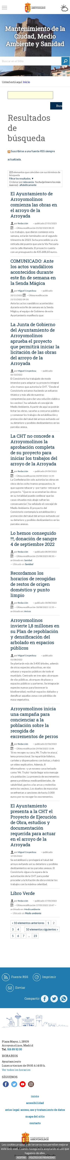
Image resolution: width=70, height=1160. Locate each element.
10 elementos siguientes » (42, 929)
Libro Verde (22, 893)
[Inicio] (35, 7)
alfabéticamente (27, 184)
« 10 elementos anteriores (28, 923)
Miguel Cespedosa (27, 290)
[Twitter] (54, 998)
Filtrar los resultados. (20, 178)
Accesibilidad (35, 1103)
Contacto (35, 1123)
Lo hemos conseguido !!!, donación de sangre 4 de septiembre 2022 (33, 538)
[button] (4, 7)
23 (35, 935)
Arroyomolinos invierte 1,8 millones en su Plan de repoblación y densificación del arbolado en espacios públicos (34, 634)
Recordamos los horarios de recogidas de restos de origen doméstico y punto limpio (32, 584)
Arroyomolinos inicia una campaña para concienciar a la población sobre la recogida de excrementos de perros (34, 722)
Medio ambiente (32, 909)
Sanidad (28, 560)
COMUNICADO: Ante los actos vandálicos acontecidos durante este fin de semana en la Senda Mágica (33, 272)
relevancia (28, 182)
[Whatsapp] (63, 998)
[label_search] (65, 61)
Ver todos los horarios (16, 1070)
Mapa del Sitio (35, 1116)
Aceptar (21, 1157)
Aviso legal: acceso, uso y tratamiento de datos (35, 1110)
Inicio (26, 82)
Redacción (23, 223)
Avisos (27, 611)
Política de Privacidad (42, 1157)
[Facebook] (44, 998)
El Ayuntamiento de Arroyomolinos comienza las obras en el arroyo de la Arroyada (33, 205)
